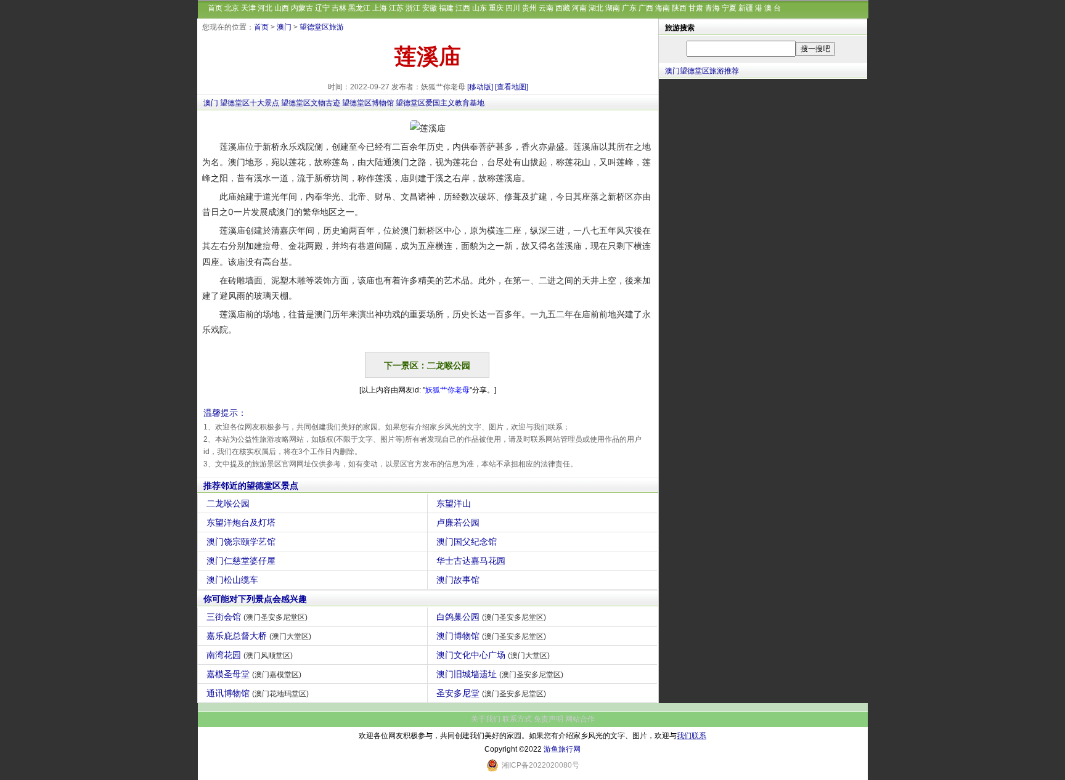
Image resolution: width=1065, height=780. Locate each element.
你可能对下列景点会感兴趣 (255, 599)
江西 (462, 8)
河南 (579, 8)
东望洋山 (453, 503)
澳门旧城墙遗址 (499, 674)
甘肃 (695, 8)
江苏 (396, 8)
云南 (546, 8)
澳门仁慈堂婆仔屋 (240, 561)
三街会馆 (257, 617)
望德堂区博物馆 (368, 103)
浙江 (413, 8)
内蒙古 (302, 8)
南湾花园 (249, 655)
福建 (446, 8)
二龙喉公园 (228, 503)
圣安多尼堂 (491, 693)
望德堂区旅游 (322, 27)
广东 (629, 8)
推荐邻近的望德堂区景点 (250, 485)
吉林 (339, 8)
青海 (712, 8)
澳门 (284, 27)
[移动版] (480, 87)
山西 (281, 8)
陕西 (679, 8)
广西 (646, 8)
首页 (215, 8)
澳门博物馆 (491, 636)
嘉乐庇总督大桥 (258, 636)
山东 (479, 8)
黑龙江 (359, 8)
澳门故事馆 (457, 580)
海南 (662, 8)
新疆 (745, 8)
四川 (512, 8)
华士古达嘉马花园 (470, 561)
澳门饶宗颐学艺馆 (240, 541)
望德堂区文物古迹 (310, 103)
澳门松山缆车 (232, 580)
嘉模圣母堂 (253, 674)
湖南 (612, 8)
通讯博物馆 (257, 693)
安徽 (429, 8)
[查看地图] (511, 87)
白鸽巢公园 (491, 617)
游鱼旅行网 (562, 749)
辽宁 (322, 8)
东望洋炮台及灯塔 (240, 522)
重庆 (496, 8)
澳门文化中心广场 (493, 655)
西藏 (562, 8)
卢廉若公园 (457, 522)
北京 (231, 8)
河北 (265, 8)
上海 (379, 8)
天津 (248, 8)
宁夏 (729, 8)
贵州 (529, 8)
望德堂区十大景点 (249, 103)
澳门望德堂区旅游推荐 (702, 71)
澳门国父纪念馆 (466, 541)
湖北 (596, 8)
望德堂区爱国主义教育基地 (440, 103)
